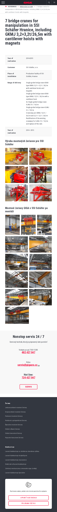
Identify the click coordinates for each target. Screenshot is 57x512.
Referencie (12, 7)
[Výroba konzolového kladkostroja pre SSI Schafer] (40, 184)
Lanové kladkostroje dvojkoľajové (16, 455)
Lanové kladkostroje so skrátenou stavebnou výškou (22, 451)
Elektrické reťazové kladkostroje (15, 464)
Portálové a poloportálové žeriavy (16, 420)
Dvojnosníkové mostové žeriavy (15, 412)
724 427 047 (28, 377)
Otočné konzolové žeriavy (13, 433)
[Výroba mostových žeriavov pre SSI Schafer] (16, 165)
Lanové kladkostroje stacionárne (16, 460)
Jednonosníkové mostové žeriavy (16, 407)
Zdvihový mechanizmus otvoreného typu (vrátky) (21, 468)
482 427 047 (28, 352)
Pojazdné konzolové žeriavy (14, 438)
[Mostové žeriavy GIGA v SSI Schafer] (12, 236)
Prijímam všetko (28, 503)
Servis (28, 387)
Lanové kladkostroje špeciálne (15, 473)
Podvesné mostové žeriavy (14, 416)
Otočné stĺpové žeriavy (12, 429)
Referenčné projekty (26, 7)
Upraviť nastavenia (28, 498)
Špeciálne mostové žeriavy (14, 425)
